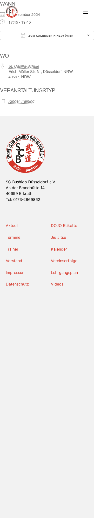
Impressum (16, 272)
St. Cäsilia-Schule (23, 66)
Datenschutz (17, 284)
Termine (13, 237)
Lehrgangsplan (64, 272)
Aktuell (12, 225)
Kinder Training (21, 101)
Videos (57, 284)
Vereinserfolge (64, 260)
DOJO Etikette (64, 225)
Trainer (12, 249)
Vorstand (14, 260)
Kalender (59, 249)
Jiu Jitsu (58, 237)
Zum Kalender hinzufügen (50, 35)
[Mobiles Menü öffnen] (85, 12)
